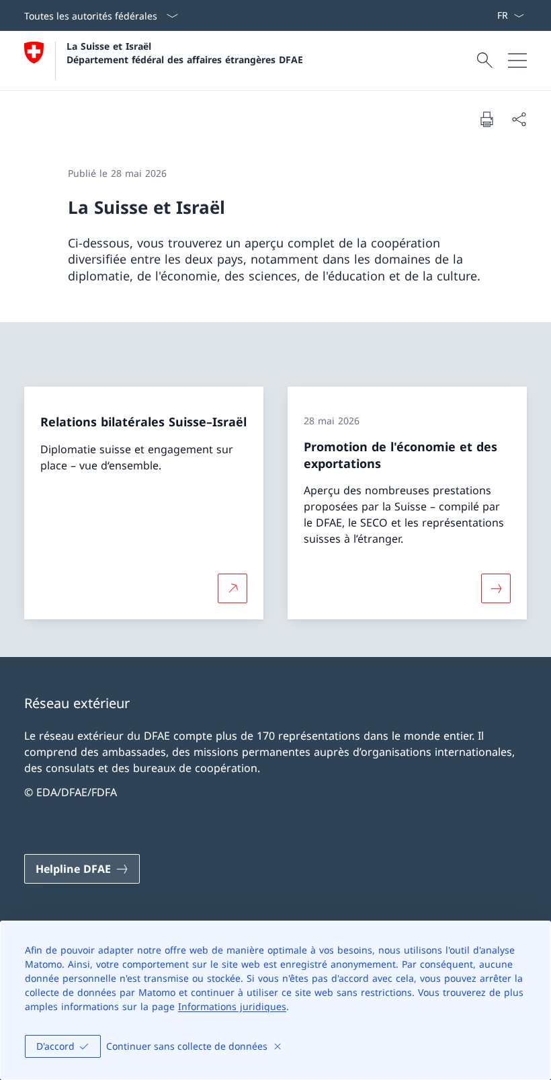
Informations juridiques (232, 1006)
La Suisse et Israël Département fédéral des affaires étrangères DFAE (185, 52)
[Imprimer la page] (486, 119)
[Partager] (519, 119)
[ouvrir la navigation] (517, 60)
